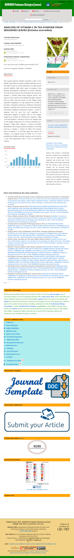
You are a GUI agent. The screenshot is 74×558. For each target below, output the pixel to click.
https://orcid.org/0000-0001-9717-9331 (15, 53)
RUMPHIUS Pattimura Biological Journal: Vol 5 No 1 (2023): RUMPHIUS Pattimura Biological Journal (37, 253)
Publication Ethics (52, 11)
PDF (50, 72)
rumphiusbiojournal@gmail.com (45, 544)
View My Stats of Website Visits (37, 489)
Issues (25, 11)
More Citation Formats (56, 113)
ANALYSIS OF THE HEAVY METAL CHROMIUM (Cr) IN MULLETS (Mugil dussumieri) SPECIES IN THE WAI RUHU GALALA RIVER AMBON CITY (38, 275)
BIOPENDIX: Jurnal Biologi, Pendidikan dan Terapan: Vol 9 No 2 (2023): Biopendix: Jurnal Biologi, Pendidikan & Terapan (37, 236)
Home (16, 11)
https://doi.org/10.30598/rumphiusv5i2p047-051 (22, 64)
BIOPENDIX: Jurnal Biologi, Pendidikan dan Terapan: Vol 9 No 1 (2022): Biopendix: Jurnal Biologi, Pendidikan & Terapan (38, 227)
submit (6, 301)
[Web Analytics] (37, 488)
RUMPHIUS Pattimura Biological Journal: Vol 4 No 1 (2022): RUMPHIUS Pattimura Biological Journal (38, 263)
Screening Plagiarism (14, 337)
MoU (20, 438)
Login (69, 1)
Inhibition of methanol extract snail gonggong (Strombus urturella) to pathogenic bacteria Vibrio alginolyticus (37, 217)
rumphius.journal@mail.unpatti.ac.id (21, 544)
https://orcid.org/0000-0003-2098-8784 (15, 60)
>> (8, 283)
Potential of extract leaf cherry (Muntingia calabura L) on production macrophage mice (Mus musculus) (37, 240)
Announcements (38, 15)
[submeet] (37, 432)
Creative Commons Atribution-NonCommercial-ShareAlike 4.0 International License (29, 552)
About (37, 11)
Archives (12, 22)
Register (62, 1)
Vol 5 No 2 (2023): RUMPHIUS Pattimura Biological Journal (37, 22)
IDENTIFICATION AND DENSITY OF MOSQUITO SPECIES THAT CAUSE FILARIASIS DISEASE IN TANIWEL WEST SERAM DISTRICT (38, 268)
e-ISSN (43, 297)
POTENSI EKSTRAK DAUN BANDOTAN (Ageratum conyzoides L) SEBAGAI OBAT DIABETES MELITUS (35, 225)
